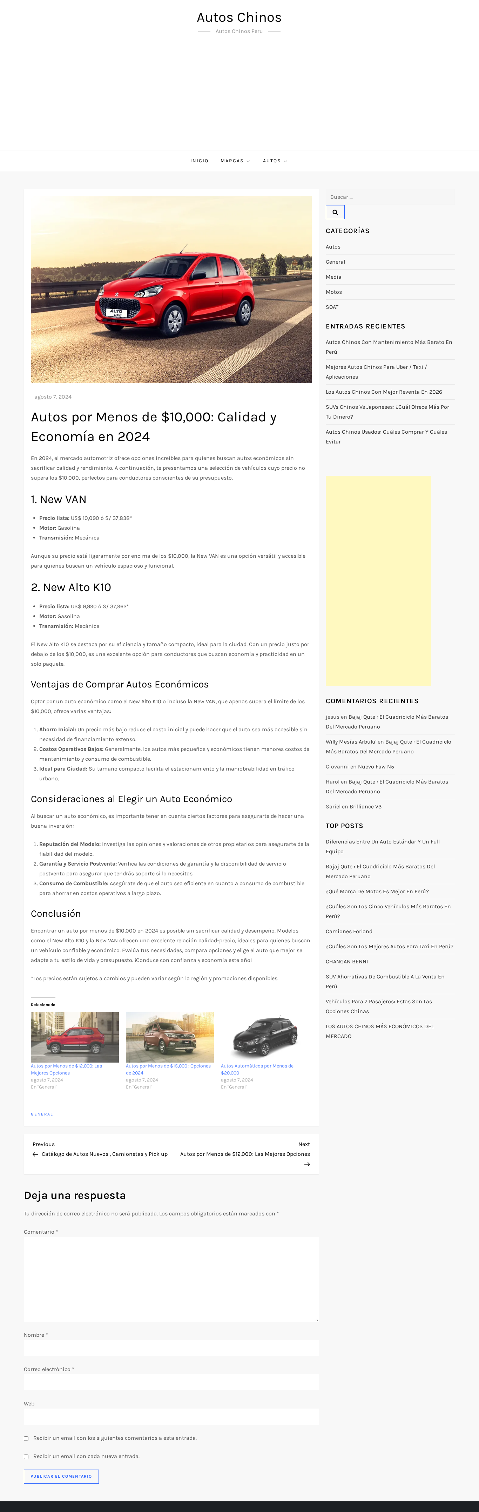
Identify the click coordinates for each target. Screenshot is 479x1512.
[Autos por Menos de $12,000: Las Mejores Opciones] (75, 1037)
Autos (272, 161)
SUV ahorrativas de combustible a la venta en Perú (385, 981)
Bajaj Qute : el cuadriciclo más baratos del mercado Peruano (380, 871)
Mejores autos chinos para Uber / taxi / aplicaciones (376, 372)
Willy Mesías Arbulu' (351, 741)
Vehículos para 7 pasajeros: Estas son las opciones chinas (379, 1006)
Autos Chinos (239, 17)
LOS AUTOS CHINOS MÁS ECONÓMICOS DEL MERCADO (380, 1031)
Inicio (199, 161)
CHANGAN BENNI (347, 961)
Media (334, 276)
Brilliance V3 (366, 806)
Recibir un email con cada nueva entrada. (86, 1456)
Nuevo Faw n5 (376, 766)
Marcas (232, 161)
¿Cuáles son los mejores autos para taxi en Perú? (389, 946)
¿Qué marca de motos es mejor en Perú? (377, 891)
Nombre (36, 1334)
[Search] (335, 212)
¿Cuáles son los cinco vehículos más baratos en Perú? (388, 911)
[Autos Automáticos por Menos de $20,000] (265, 1037)
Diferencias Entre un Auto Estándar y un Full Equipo (383, 846)
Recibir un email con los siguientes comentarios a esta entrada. (115, 1438)
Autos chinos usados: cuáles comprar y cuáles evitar (386, 436)
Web (29, 1403)
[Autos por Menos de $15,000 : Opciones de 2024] (170, 1037)
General (42, 1114)
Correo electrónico (49, 1369)
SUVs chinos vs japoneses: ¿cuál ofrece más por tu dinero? (387, 412)
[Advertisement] (239, 97)
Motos (334, 292)
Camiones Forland (349, 931)
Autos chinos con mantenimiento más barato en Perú (389, 347)
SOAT (332, 307)
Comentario (41, 1231)
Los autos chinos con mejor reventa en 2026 (384, 391)
